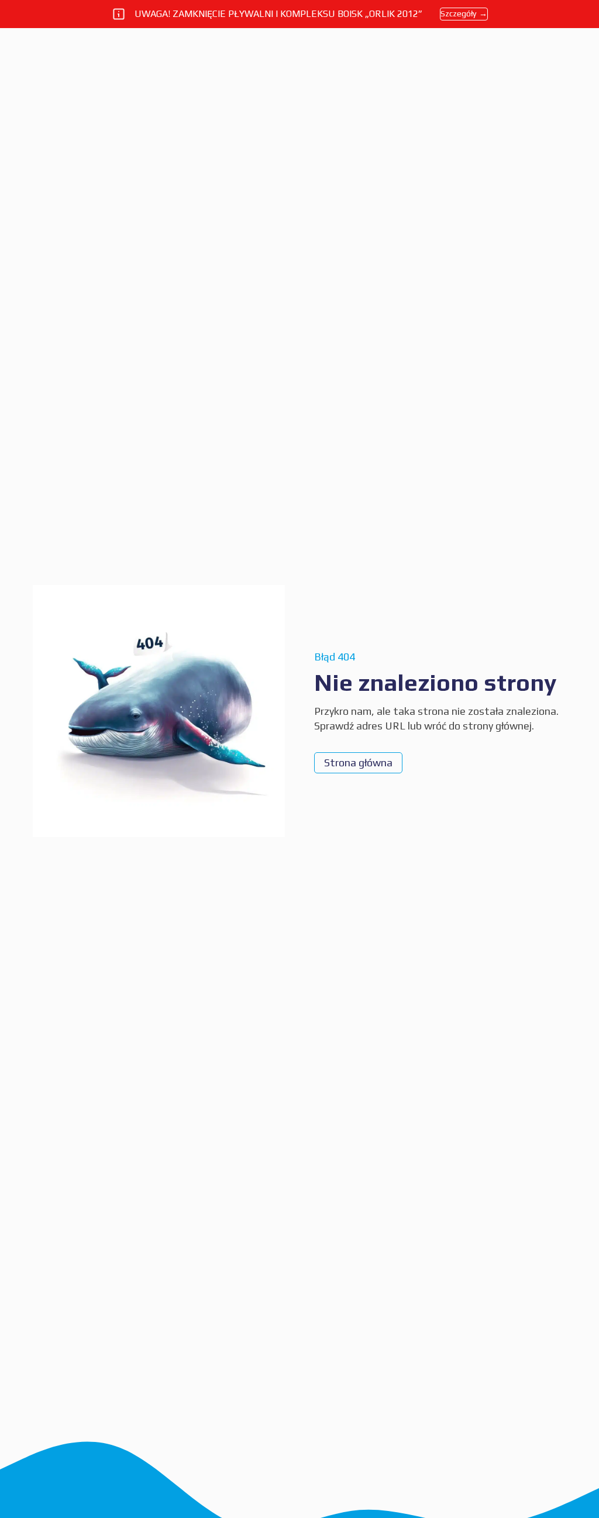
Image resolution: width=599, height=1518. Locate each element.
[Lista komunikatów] (119, 14)
